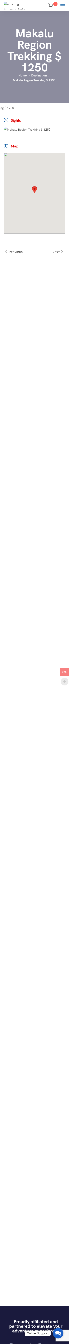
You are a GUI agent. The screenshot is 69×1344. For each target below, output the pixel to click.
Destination (39, 75)
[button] (58, 1333)
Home (22, 75)
